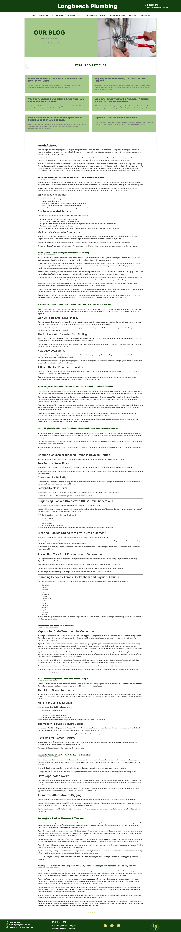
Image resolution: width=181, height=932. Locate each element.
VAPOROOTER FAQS (117, 15)
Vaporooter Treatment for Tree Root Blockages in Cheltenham (64, 755)
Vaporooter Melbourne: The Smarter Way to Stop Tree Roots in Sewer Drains (71, 177)
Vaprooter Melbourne (47, 145)
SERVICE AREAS (57, 15)
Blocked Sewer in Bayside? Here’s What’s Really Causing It (63, 679)
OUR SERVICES (74, 15)
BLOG (102, 15)
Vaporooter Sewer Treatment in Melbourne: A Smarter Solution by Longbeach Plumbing (122, 100)
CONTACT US (145, 15)
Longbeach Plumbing (87, 6)
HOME (33, 15)
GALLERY (132, 15)
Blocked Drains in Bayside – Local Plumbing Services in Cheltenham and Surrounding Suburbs (54, 118)
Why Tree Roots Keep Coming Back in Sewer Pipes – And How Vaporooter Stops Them (55, 100)
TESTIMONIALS (91, 15)
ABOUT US (43, 15)
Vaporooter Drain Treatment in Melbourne (116, 117)
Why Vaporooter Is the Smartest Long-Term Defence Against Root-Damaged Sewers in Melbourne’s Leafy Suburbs (87, 866)
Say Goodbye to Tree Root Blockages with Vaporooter (61, 818)
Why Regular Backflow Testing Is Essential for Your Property (63, 253)
